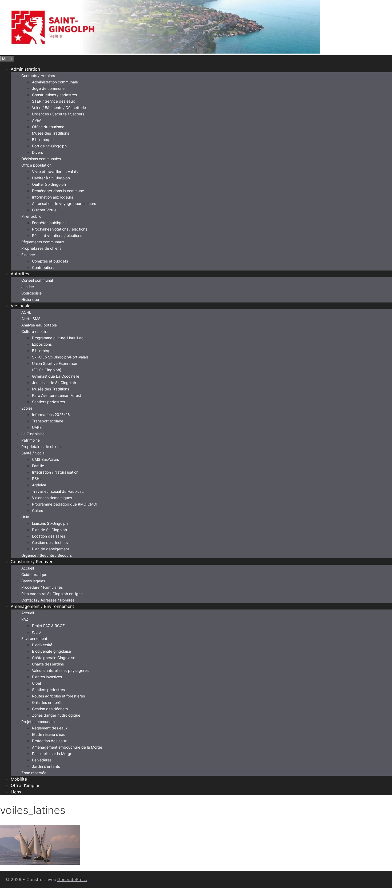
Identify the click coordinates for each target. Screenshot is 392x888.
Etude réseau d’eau (48, 734)
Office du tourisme (48, 126)
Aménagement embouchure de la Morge (67, 747)
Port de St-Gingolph (49, 146)
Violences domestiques (52, 497)
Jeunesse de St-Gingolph (54, 382)
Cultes (37, 510)
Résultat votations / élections (57, 235)
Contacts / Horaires (38, 75)
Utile (25, 517)
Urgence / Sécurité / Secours (46, 555)
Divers (37, 152)
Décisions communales (41, 158)
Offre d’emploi (25, 785)
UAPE (37, 427)
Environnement (34, 638)
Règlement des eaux (50, 728)
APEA (36, 120)
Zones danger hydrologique (56, 715)
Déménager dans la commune (58, 190)
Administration (25, 69)
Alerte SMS (31, 318)
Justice (27, 286)
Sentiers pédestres (48, 401)
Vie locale (20, 305)
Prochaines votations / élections (59, 229)
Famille (38, 465)
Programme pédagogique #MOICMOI (64, 504)
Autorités (20, 273)
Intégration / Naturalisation (55, 472)
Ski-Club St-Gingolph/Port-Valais (60, 357)
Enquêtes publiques (49, 222)
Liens (16, 791)
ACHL (26, 312)
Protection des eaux (49, 740)
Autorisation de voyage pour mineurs (64, 203)
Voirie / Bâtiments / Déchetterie (59, 107)
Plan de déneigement (50, 549)
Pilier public (31, 216)
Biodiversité (42, 645)
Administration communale (55, 82)
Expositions (42, 344)
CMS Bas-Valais (45, 459)
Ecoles (27, 408)
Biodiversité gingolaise (51, 651)
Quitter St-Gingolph (49, 184)
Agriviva (39, 485)
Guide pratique (34, 574)
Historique (30, 299)
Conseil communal (37, 280)
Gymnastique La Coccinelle (55, 376)
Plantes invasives (47, 677)
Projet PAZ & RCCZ (48, 625)
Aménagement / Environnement (42, 606)
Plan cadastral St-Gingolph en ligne (52, 593)
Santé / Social (33, 453)
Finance (28, 254)
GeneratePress (72, 879)
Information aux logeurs (52, 197)
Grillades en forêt (47, 702)
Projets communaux (38, 721)
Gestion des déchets (50, 542)
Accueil (27, 568)
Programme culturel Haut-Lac (57, 338)
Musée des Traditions (50, 133)
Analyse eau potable (39, 325)
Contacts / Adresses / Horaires (47, 600)
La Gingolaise (33, 433)
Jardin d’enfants (46, 766)
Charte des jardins (48, 664)
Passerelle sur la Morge (52, 753)
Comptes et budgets (50, 261)
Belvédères (41, 760)
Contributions (43, 267)
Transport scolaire (47, 421)
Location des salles (48, 536)
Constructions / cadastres (54, 94)
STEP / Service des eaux (53, 101)
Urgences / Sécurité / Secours (58, 114)
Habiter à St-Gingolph (51, 178)
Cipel (36, 683)
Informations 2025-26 (51, 414)
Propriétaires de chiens (41, 248)
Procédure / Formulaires (42, 587)
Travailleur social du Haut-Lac (58, 491)
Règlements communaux (42, 242)
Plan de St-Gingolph (49, 529)
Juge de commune (48, 88)
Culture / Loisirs (34, 331)
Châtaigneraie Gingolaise (53, 657)
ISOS (36, 632)
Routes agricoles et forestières (58, 696)
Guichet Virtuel (44, 210)
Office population (36, 165)
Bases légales (33, 581)
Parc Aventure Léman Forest (56, 395)
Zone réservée (33, 772)
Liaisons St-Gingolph (50, 523)
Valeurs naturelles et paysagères (60, 670)
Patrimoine (30, 440)
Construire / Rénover (32, 561)
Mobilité (19, 779)
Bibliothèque (43, 139)
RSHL (37, 478)
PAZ (24, 619)
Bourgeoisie (31, 293)
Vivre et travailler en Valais (55, 171)
